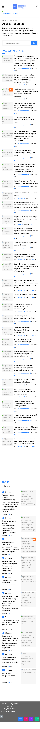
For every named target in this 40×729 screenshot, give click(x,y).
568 (16, 238)
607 (35, 396)
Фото (6, 539)
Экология (8, 558)
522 (16, 411)
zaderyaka (20, 84)
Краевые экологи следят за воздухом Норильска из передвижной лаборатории (24, 105)
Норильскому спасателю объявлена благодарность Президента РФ (24, 403)
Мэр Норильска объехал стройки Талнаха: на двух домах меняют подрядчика (26, 230)
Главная (4, 20)
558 (35, 198)
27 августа (34, 321)
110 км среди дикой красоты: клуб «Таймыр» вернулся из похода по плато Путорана (25, 441)
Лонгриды (8, 654)
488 (16, 375)
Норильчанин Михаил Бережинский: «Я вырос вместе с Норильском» (26, 330)
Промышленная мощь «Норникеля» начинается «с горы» (24, 119)
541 (35, 297)
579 (16, 323)
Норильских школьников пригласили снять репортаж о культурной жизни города (25, 367)
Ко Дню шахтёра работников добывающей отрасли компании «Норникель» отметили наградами (10, 547)
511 (16, 212)
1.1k (35, 99)
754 (35, 385)
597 (35, 335)
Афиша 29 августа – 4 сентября (25, 295)
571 (33, 224)
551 (16, 276)
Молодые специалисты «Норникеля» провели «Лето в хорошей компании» (25, 391)
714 (16, 177)
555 (16, 160)
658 (16, 347)
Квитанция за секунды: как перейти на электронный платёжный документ (24, 353)
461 (35, 311)
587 (16, 434)
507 (16, 71)
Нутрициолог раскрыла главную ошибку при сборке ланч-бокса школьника (26, 219)
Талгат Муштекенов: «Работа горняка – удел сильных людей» (10, 659)
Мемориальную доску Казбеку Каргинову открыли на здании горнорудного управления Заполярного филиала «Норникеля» (25, 136)
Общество (8, 633)
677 (16, 188)
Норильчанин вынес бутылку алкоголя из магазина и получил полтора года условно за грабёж (26, 205)
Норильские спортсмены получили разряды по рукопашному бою (23, 306)
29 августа (34, 68)
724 (16, 146)
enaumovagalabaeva (23, 68)
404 (35, 84)
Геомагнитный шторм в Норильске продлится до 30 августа (24, 152)
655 (16, 127)
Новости (8, 492)
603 (35, 259)
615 (35, 290)
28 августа (34, 124)
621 (16, 250)
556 (35, 446)
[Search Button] (34, 43)
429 (16, 113)
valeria (19, 224)
